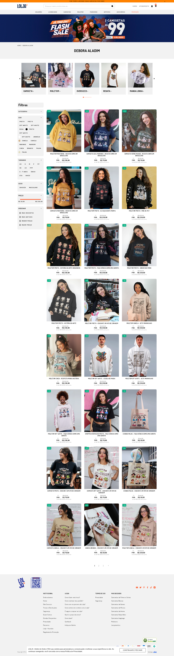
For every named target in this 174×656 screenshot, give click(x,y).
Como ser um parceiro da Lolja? (75, 604)
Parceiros (46, 625)
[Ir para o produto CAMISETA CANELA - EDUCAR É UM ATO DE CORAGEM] (64, 525)
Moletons (114, 622)
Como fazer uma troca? (72, 597)
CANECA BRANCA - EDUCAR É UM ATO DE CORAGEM (101, 548)
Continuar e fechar (132, 650)
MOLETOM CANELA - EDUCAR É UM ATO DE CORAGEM (139, 548)
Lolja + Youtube (48, 629)
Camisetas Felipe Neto (118, 615)
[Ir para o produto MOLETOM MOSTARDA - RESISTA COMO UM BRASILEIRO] (64, 130)
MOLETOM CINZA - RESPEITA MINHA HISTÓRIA (64, 378)
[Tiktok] (151, 587)
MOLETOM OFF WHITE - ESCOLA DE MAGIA (101, 378)
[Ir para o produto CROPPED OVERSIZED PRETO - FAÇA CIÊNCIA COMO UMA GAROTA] (101, 410)
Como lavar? (68, 618)
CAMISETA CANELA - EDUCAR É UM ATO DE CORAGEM (64, 548)
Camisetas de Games (118, 604)
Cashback (68, 622)
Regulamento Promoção (51, 632)
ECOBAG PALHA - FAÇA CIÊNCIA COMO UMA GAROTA (139, 434)
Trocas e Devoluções (50, 608)
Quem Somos (47, 615)
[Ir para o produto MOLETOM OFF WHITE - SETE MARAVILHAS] (139, 355)
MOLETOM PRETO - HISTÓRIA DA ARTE (64, 323)
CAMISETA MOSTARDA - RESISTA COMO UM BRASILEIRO (64, 212)
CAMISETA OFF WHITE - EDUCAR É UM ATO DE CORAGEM (101, 492)
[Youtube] (137, 587)
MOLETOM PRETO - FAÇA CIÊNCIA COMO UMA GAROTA (101, 268)
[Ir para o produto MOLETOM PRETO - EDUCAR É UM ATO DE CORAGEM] (101, 300)
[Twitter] (140, 587)
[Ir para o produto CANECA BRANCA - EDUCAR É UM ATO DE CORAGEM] (101, 525)
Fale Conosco (47, 604)
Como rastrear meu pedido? (74, 601)
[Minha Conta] (152, 6)
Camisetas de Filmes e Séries (121, 597)
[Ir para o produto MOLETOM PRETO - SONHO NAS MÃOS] (139, 245)
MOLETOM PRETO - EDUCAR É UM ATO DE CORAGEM (101, 323)
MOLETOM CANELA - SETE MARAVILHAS (139, 323)
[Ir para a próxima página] (108, 565)
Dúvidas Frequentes (49, 618)
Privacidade (47, 622)
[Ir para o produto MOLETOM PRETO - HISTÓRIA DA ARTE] (64, 300)
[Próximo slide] (154, 78)
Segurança (46, 611)
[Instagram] (155, 587)
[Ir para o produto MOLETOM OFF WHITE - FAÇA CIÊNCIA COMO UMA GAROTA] (64, 410)
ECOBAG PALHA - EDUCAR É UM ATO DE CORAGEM (139, 491)
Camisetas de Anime (118, 611)
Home (45, 601)
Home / (19, 45)
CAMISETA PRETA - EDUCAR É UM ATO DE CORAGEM (63, 491)
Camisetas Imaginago (118, 618)
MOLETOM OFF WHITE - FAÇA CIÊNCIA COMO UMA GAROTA (64, 435)
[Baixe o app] (36, 582)
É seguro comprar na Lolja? (73, 611)
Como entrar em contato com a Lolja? (77, 608)
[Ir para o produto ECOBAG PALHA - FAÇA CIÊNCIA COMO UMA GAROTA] (139, 410)
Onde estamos (48, 597)
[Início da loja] (22, 6)
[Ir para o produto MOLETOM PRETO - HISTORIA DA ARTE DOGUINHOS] (64, 245)
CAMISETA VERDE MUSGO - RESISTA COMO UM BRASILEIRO (139, 155)
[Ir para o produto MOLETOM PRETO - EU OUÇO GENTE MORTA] (101, 187)
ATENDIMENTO (144, 6)
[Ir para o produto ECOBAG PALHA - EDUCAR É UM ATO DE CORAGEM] (139, 467)
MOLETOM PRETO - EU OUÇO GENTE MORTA (102, 211)
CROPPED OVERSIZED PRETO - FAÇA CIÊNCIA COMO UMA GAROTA (101, 435)
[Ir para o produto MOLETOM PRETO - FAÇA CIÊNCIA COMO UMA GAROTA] (101, 245)
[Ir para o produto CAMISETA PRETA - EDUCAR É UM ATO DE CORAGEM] (64, 467)
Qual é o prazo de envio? (73, 615)
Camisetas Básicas (117, 601)
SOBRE (135, 6)
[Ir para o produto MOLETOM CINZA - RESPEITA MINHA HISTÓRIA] (64, 355)
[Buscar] (112, 6)
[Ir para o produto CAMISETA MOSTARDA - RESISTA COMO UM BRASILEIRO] (64, 187)
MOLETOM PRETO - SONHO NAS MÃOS (139, 268)
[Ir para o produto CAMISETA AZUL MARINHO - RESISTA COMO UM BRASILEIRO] (101, 130)
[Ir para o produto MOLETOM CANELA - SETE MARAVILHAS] (139, 300)
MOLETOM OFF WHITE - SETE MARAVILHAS (139, 378)
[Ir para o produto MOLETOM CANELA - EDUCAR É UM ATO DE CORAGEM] (139, 525)
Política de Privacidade (73, 651)
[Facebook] (148, 587)
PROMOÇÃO (135, 12)
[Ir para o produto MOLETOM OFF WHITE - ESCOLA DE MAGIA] (101, 355)
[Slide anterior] (19, 78)
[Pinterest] (144, 587)
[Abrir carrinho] (156, 6)
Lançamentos (115, 625)
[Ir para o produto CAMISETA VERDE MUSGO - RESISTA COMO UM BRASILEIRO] (139, 130)
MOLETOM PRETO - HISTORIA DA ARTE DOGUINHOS (64, 268)
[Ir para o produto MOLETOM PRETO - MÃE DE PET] (139, 187)
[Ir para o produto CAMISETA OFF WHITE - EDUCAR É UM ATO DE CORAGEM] (101, 467)
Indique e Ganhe (70, 625)
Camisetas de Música (118, 608)
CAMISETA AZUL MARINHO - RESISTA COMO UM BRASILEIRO (101, 155)
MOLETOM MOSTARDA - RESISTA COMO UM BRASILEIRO (64, 155)
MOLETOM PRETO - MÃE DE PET (139, 211)
